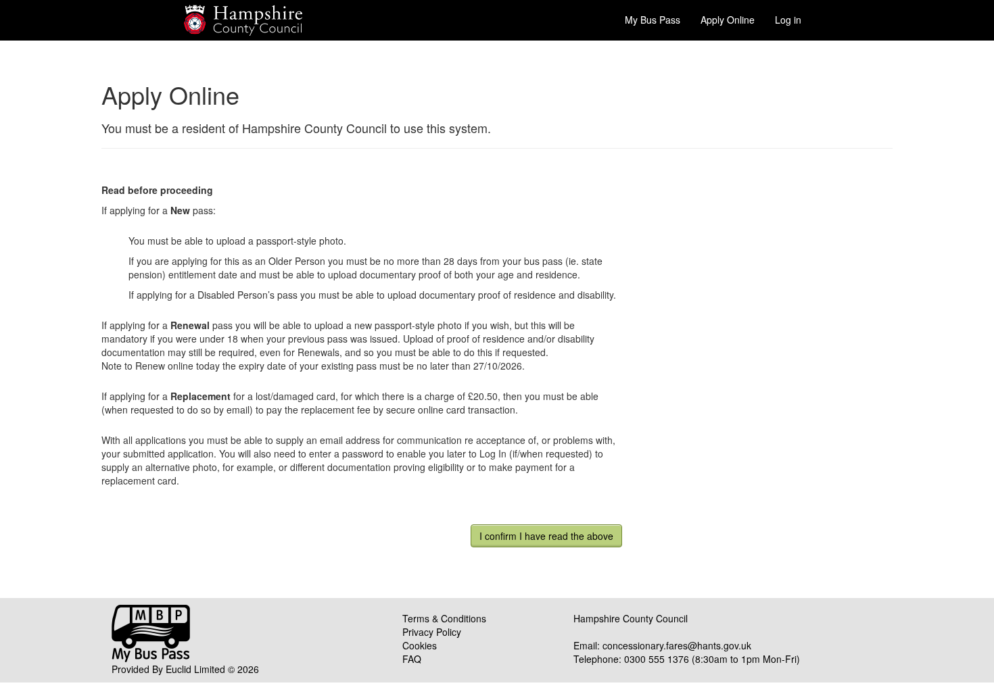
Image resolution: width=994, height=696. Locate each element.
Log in (788, 19)
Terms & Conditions (444, 618)
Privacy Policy (431, 632)
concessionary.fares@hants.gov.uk (676, 645)
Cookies (419, 645)
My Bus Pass (652, 19)
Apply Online (728, 19)
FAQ (411, 659)
